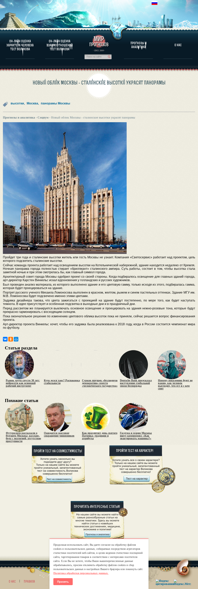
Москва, (33, 103)
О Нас (178, 45)
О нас (12, 581)
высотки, (18, 103)
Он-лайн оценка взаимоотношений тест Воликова (60, 45)
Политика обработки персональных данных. (80, 573)
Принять (63, 581)
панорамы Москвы (55, 103)
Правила (29, 581)
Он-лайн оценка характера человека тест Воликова (20, 45)
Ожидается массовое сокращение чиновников (59, 434)
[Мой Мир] (16, 339)
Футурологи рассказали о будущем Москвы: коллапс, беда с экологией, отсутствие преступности (23, 437)
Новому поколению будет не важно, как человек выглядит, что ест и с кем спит (175, 384)
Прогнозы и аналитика (139, 45)
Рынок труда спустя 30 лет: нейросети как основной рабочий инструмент (23, 383)
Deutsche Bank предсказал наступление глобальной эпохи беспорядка (136, 383)
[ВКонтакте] (5, 339)
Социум (43, 117)
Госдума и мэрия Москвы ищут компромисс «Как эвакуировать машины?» (136, 436)
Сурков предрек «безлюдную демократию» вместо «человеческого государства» (100, 383)
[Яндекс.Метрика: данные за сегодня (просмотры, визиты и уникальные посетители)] (182, 582)
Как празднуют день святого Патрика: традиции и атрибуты (99, 436)
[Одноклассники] (10, 339)
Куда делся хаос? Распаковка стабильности (62, 382)
